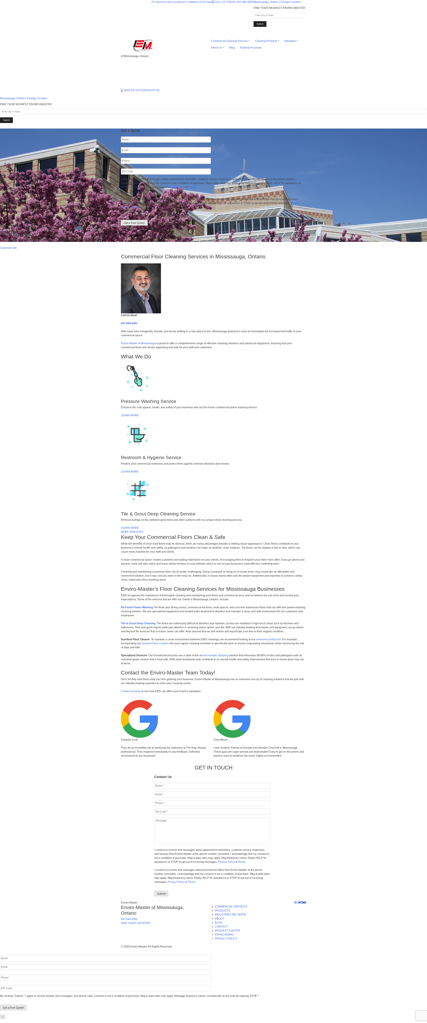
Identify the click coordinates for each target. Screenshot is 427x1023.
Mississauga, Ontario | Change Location (277, 2)
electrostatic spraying (215, 655)
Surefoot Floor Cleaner (155, 643)
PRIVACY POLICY (226, 938)
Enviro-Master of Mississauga (138, 343)
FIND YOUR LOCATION (135, 923)
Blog (232, 47)
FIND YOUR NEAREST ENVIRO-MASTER (279, 8)
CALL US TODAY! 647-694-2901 (234, 2)
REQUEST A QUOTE (227, 930)
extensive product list (268, 639)
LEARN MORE (130, 415)
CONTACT (221, 926)
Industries (290, 41)
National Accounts (251, 47)
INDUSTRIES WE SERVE (230, 914)
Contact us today (131, 691)
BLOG (218, 922)
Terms (191, 187)
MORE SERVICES (132, 531)
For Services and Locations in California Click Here (182, 2)
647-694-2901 (129, 323)
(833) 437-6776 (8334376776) (141, 90)
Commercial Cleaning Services (229, 41)
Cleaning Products (266, 41)
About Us (216, 47)
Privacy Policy (176, 187)
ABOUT (219, 918)
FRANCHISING (224, 934)
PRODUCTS (222, 910)
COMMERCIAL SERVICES (231, 906)
